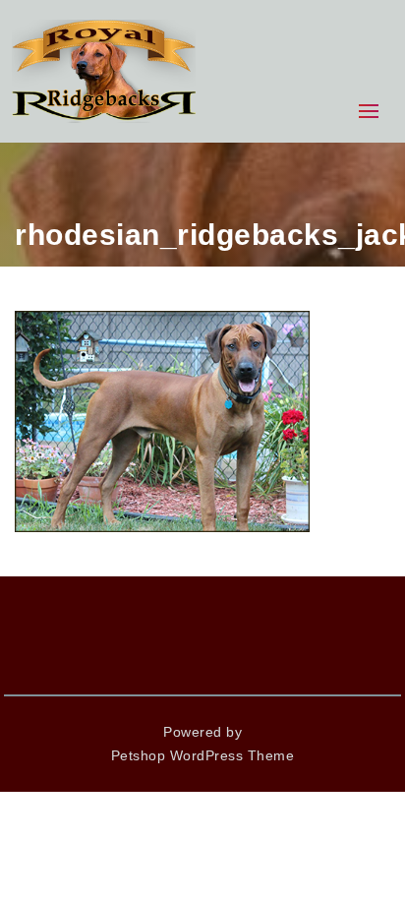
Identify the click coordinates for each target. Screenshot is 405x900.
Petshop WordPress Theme (203, 755)
